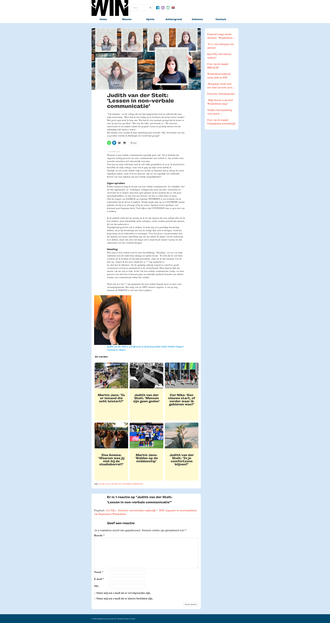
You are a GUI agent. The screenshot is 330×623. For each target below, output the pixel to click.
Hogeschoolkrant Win (110, 619)
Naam (98, 572)
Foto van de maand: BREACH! (218, 65)
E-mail (99, 579)
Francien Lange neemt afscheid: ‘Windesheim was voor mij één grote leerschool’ (219, 35)
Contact (221, 19)
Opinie (150, 19)
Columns (197, 19)
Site (96, 586)
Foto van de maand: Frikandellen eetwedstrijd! (221, 121)
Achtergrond (174, 19)
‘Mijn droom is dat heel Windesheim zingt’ (220, 101)
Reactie (99, 535)
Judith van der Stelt (113, 484)
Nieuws (126, 19)
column (102, 484)
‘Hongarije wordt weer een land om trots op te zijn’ (219, 85)
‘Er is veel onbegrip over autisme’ (220, 45)
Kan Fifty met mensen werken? (219, 55)
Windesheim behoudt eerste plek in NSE (219, 75)
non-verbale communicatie (132, 484)
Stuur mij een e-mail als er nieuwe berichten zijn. (124, 598)
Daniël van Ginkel (129, 619)
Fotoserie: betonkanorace (221, 93)
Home (103, 19)
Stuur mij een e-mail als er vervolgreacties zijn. (123, 593)
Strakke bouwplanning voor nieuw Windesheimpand (219, 111)
